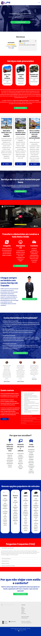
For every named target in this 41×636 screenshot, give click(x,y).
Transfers (23, 610)
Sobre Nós (23, 608)
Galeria (22, 612)
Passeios (22, 609)
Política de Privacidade (25, 616)
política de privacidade (22, 629)
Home (22, 607)
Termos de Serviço (24, 617)
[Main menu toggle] (39, 3)
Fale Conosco (23, 613)
